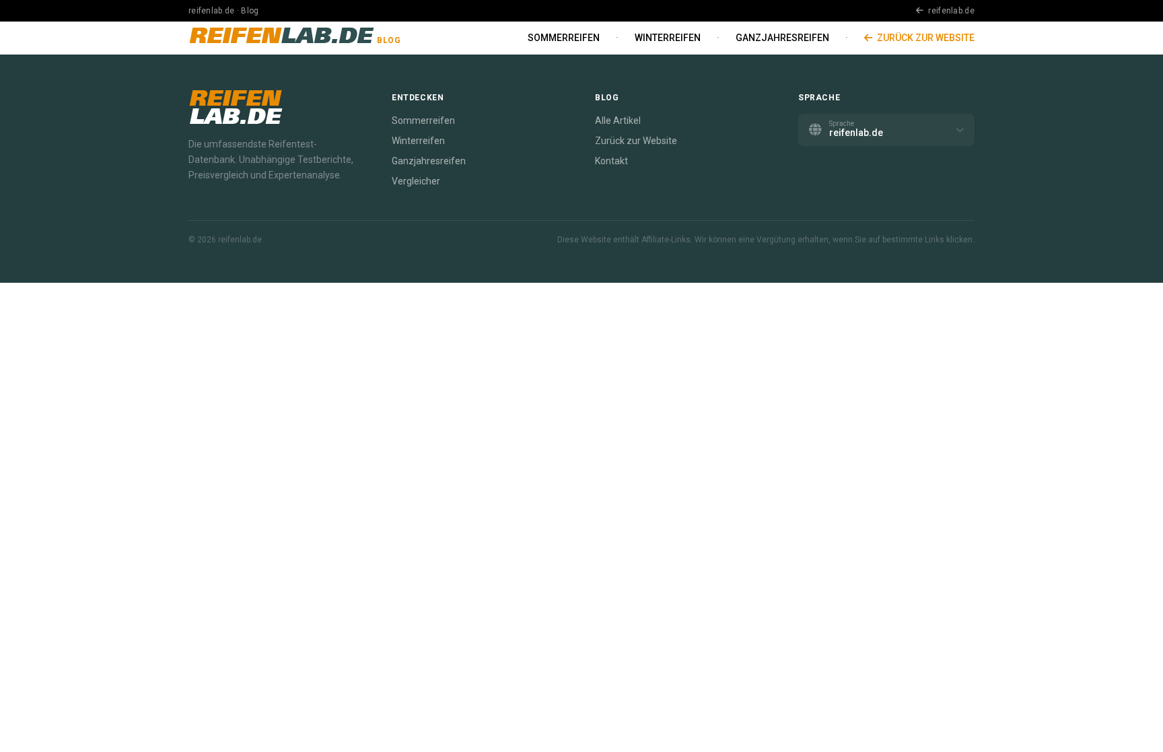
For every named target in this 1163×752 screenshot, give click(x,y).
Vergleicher (416, 181)
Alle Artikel (618, 120)
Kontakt (611, 161)
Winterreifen (668, 37)
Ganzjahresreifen (782, 37)
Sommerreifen (564, 37)
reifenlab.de (950, 10)
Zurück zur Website (925, 37)
